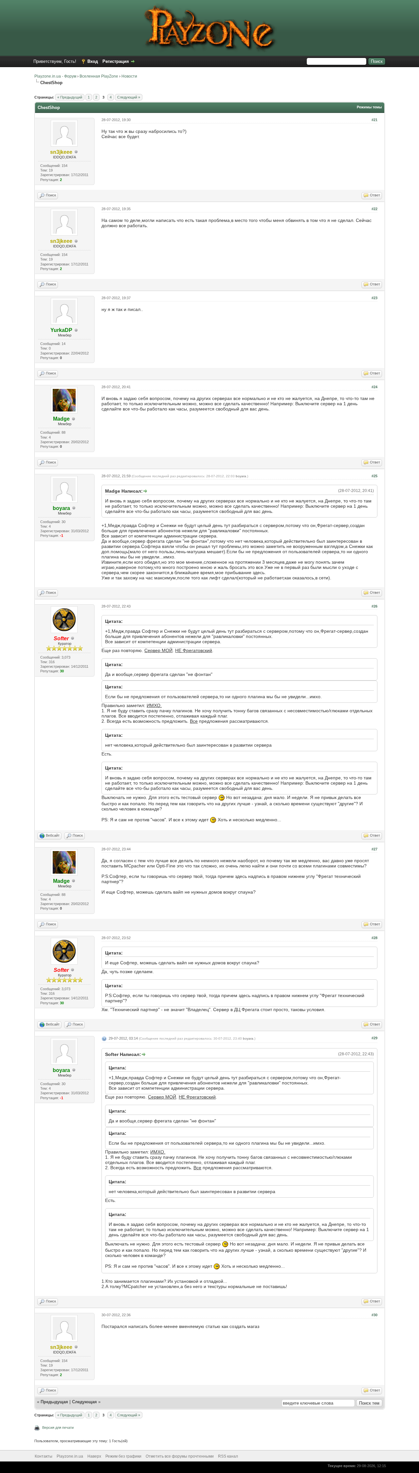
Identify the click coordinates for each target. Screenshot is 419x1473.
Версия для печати (58, 1427)
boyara (241, 476)
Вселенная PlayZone (99, 76)
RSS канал (228, 1456)
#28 (374, 938)
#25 (374, 476)
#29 (374, 1038)
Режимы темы (369, 107)
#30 (374, 1315)
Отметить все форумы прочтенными (180, 1456)
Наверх (94, 1456)
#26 (374, 606)
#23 (374, 298)
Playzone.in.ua (70, 1456)
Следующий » (128, 97)
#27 (374, 849)
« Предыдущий (69, 97)
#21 (374, 120)
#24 (374, 387)
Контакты (43, 1456)
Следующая (85, 1401)
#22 (374, 209)
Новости (129, 76)
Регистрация (115, 61)
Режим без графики (123, 1456)
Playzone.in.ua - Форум (55, 76)
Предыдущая (54, 1401)
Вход (92, 61)
